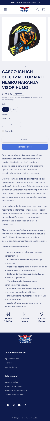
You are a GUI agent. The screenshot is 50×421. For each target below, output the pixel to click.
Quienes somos (12, 359)
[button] (5, 10)
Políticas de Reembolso (16, 391)
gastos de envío (24, 97)
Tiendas (9, 363)
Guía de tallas (11, 382)
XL (15, 110)
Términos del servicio (15, 395)
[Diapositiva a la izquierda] (19, 66)
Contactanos (11, 367)
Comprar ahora (25, 147)
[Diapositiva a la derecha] (31, 66)
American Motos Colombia (28, 418)
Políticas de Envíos (14, 386)
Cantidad (6, 119)
